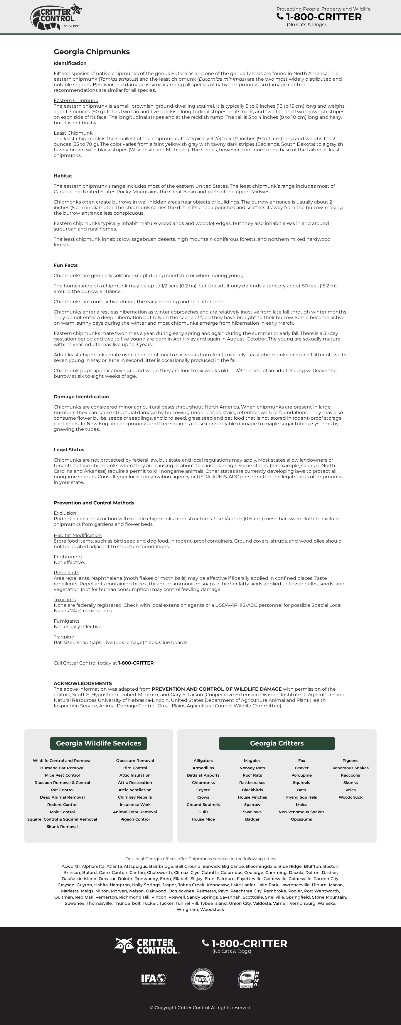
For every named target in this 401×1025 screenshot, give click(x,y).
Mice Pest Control (62, 775)
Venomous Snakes (351, 768)
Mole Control (62, 812)
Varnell (280, 903)
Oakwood (156, 891)
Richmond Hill (134, 897)
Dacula (296, 872)
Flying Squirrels (301, 797)
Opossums (301, 819)
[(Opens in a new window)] (166, 978)
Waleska (326, 903)
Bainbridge (161, 866)
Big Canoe (233, 866)
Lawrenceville (295, 884)
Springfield (298, 897)
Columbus (231, 872)
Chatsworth (159, 872)
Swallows (252, 812)
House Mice (203, 819)
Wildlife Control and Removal (62, 760)
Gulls (203, 812)
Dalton (312, 872)
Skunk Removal (62, 826)
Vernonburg (303, 903)
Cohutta (210, 872)
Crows (203, 797)
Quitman (63, 897)
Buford (89, 872)
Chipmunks (203, 782)
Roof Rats (252, 775)
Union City (240, 903)
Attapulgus (135, 866)
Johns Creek (191, 884)
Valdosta (262, 903)
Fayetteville (249, 878)
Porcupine (302, 775)
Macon (336, 884)
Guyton (84, 884)
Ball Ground (188, 866)
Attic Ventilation (135, 790)
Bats (301, 790)
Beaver (302, 768)
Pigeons (350, 760)
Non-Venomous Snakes (301, 812)
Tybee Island (213, 903)
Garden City (326, 878)
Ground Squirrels (203, 804)
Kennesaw (218, 884)
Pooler (295, 891)
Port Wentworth (321, 891)
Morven (119, 891)
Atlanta (114, 866)
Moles (301, 804)
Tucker (150, 903)
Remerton (106, 897)
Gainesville (275, 878)
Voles (351, 790)
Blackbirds (252, 790)
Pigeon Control (135, 819)
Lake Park (267, 884)
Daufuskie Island (79, 878)
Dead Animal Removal (62, 797)
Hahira (101, 884)
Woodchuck (351, 797)
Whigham (187, 909)
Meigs (87, 891)
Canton (119, 872)
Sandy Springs (202, 897)
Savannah (230, 897)
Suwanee (75, 903)
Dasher (329, 872)
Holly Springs (146, 884)
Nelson (136, 891)
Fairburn (226, 878)
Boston (330, 866)
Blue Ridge (290, 866)
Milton (102, 891)
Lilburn (319, 884)
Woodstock (212, 909)
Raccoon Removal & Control (62, 782)
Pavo (223, 891)
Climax (181, 872)
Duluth (125, 878)
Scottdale (253, 897)
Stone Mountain (329, 897)
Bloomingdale (261, 866)
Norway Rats (252, 768)
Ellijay (197, 878)
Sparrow (252, 804)
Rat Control (62, 790)
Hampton (120, 884)
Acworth (71, 866)
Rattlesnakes (252, 782)
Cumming (276, 872)
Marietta (70, 891)
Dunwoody (146, 878)
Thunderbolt (127, 903)
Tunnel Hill (187, 903)
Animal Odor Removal (135, 812)
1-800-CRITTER (136, 663)
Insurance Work (135, 804)
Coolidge (253, 872)
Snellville (274, 897)
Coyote (203, 790)
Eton (210, 878)
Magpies (252, 760)
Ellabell (180, 878)
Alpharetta (93, 866)
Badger (252, 819)
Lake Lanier (243, 884)
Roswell (177, 897)
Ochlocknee (181, 891)
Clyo (195, 872)
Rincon (158, 897)
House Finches (252, 797)
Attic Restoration (135, 782)
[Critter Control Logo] (56, 17)
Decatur (107, 878)
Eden (165, 878)
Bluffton (312, 866)
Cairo (104, 872)
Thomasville (99, 903)
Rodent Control (62, 804)
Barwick (211, 866)
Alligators (203, 760)
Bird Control (135, 768)
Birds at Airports (203, 775)
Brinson (71, 872)
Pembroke (275, 891)
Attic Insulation (135, 775)
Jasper (169, 884)
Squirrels (301, 782)
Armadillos (203, 768)
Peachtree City (246, 891)
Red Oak (84, 897)
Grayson (66, 884)
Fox (301, 760)
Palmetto (206, 891)
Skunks (350, 782)
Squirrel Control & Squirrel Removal (62, 819)
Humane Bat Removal (62, 768)
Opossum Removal (135, 760)
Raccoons (350, 775)
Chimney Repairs (135, 797)
